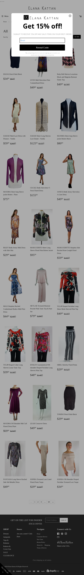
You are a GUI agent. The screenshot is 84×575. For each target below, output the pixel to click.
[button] (70, 15)
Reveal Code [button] (42, 47)
